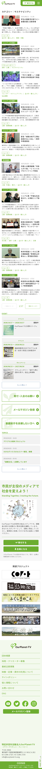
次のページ (32, 306)
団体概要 (6, 655)
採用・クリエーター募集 (13, 661)
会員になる (22, 549)
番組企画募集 (8, 666)
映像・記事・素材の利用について (17, 671)
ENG (4, 693)
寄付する (30, 3)
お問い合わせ (8, 688)
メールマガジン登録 (21, 711)
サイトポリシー (9, 677)
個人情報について (10, 682)
